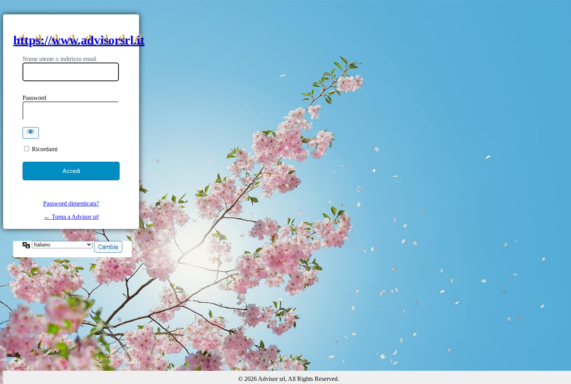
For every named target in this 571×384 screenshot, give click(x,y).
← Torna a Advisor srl (71, 216)
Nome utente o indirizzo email (59, 59)
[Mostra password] (31, 133)
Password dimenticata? (71, 203)
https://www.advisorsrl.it (78, 40)
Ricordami (44, 149)
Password (34, 97)
